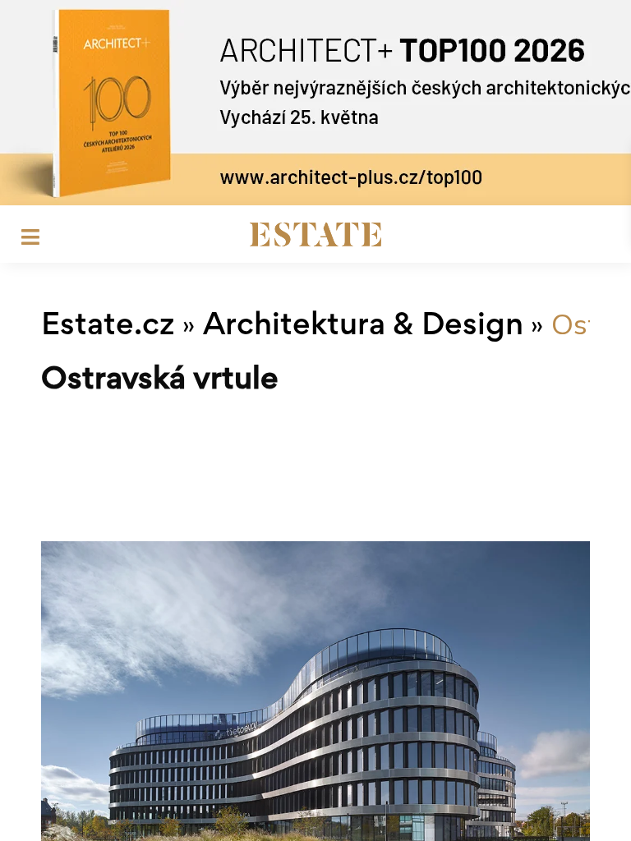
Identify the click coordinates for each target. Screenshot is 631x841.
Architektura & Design (363, 327)
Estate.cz (108, 327)
